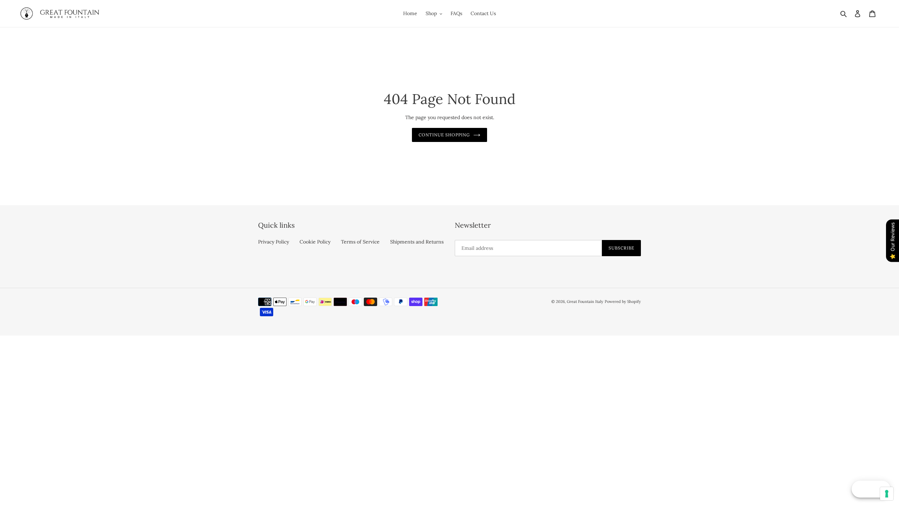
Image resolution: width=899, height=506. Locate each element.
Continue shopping (444, 134)
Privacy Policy (273, 242)
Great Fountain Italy (585, 301)
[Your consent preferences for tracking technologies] (886, 493)
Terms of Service (360, 242)
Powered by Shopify (623, 301)
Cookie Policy (315, 242)
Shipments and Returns (417, 242)
